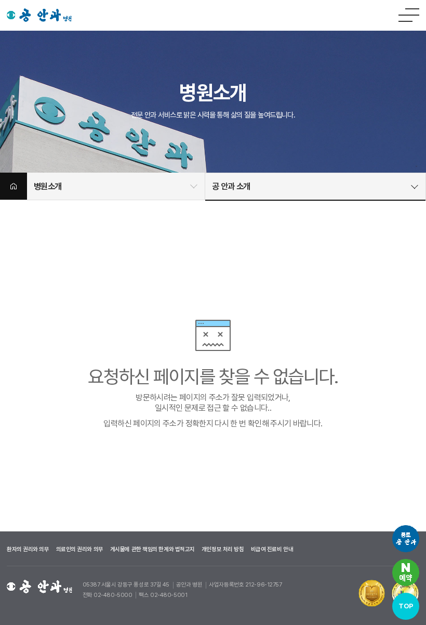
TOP (405, 606)
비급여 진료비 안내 (272, 549)
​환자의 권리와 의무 (28, 549)
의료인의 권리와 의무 (79, 549)
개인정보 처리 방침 (223, 549)
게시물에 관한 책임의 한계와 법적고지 (152, 549)
